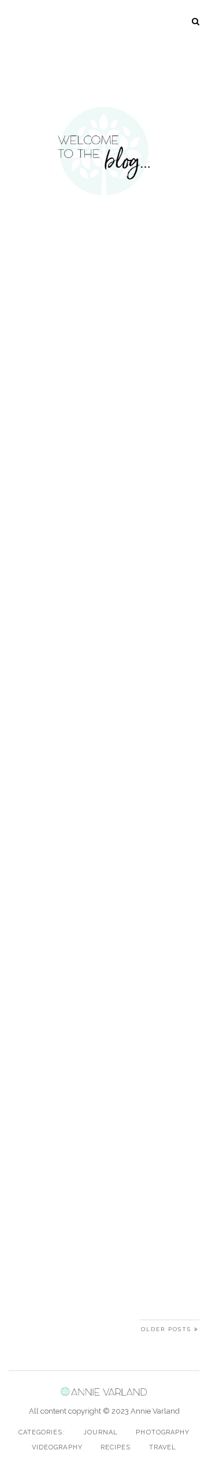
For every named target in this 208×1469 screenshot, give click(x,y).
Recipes (116, 1447)
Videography (57, 1447)
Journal (100, 1432)
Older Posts (167, 1329)
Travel (163, 1447)
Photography (163, 1432)
